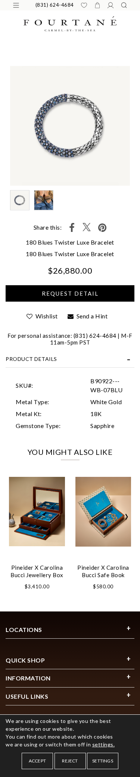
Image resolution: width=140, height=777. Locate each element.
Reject (70, 761)
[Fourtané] (70, 22)
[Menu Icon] (16, 5)
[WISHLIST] (84, 5)
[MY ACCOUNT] (110, 5)
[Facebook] (72, 227)
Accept (37, 761)
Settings (102, 761)
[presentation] (13, 517)
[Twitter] (87, 227)
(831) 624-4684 (54, 5)
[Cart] (97, 5)
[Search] (124, 5)
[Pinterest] (102, 227)
